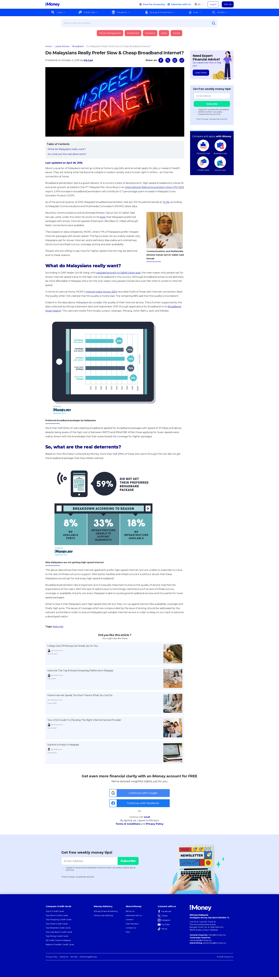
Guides (176, 33)
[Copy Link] (181, 60)
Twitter (164, 916)
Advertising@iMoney (88, 957)
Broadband (77, 46)
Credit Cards (203, 170)
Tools (195, 12)
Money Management (110, 33)
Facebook (166, 911)
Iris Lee (88, 60)
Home (48, 46)
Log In (213, 4)
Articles (221, 12)
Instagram (166, 920)
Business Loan (220, 153)
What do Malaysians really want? (67, 149)
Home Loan (220, 170)
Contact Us (131, 928)
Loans (60, 12)
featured (58, 626)
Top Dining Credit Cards (57, 936)
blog (102, 217)
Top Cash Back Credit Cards (59, 932)
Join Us (227, 4)
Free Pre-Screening (154, 4)
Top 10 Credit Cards (55, 911)
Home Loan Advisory (103, 915)
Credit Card (89, 12)
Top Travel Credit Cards (57, 924)
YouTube (165, 924)
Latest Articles (62, 46)
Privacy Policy (154, 824)
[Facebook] (160, 60)
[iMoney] (52, 4)
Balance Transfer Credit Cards (60, 944)
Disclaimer (64, 957)
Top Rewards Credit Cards (58, 928)
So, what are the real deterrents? (67, 154)
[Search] (214, 23)
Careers (129, 919)
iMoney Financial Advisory (106, 911)
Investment (133, 33)
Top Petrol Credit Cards (57, 915)
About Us (130, 911)
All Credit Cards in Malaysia (58, 940)
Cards (164, 33)
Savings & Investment (161, 12)
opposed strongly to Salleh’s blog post (118, 272)
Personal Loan (203, 153)
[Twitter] (167, 60)
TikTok (164, 929)
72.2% (165, 202)
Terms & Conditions (128, 824)
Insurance (122, 12)
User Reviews (132, 924)
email (147, 817)
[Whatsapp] (174, 60)
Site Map (74, 957)
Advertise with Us (181, 4)
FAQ (128, 932)
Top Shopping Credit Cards (58, 919)
